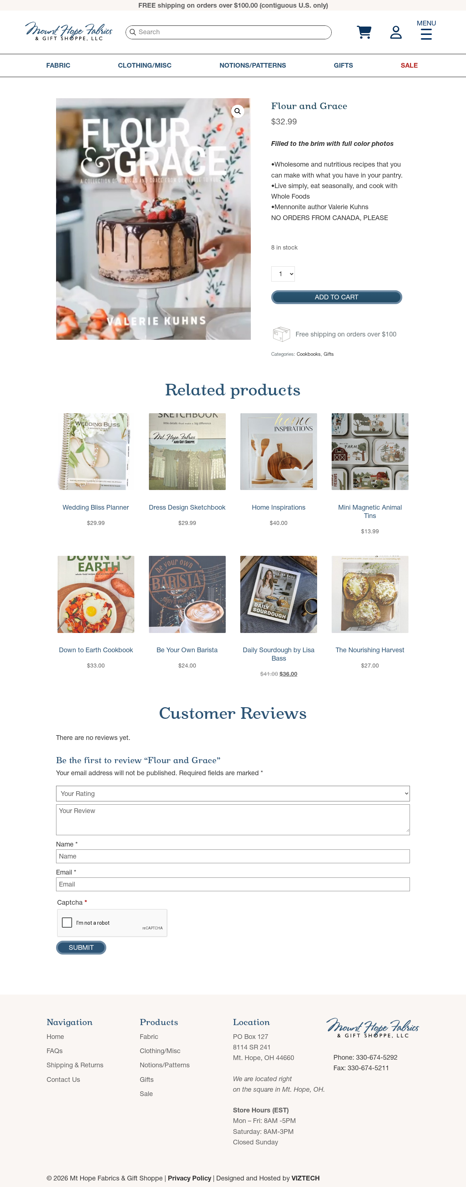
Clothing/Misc (144, 65)
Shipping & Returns (75, 1065)
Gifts (343, 65)
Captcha (72, 902)
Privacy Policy (189, 1178)
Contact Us (63, 1079)
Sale (409, 65)
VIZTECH (306, 1178)
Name (67, 844)
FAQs (55, 1051)
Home (55, 1036)
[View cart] (363, 32)
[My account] (397, 32)
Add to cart (336, 297)
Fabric (58, 65)
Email (66, 872)
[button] (237, 111)
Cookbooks (309, 354)
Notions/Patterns (253, 65)
